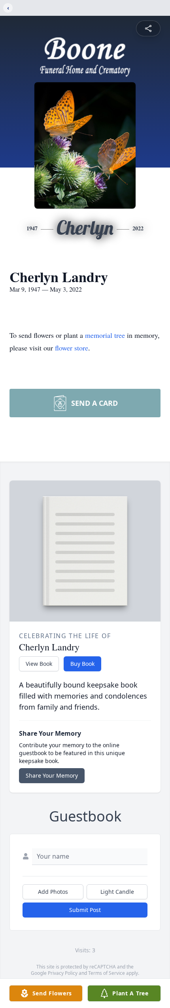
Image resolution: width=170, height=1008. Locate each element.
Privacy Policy (62, 973)
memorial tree (105, 335)
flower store (71, 347)
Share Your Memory (52, 775)
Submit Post (85, 910)
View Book (39, 663)
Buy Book (82, 663)
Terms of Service (106, 973)
